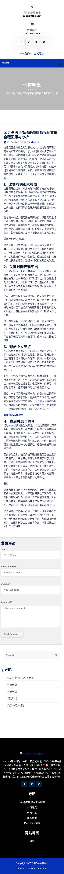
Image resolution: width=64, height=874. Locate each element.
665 (36, 142)
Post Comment (12, 634)
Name (4, 549)
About (21, 868)
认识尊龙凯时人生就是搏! (20, 677)
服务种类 (12, 698)
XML (32, 841)
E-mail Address (9, 566)
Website (5, 584)
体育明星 (12, 691)
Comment (6, 602)
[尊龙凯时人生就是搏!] (32, 53)
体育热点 (12, 684)
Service (31, 868)
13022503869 (32, 33)
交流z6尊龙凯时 (15, 705)
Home (31, 89)
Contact (42, 868)
